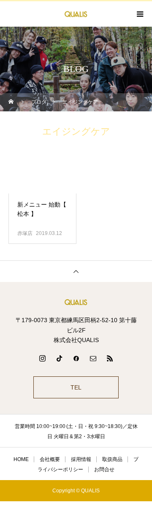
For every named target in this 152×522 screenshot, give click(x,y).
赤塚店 (25, 233)
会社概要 (50, 459)
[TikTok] (59, 358)
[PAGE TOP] (76, 271)
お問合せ (104, 469)
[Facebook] (76, 358)
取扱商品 (112, 459)
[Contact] (93, 358)
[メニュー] (139, 14)
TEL (76, 387)
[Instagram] (42, 358)
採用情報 (81, 459)
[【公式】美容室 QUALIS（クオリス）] (76, 302)
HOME (21, 459)
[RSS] (110, 358)
